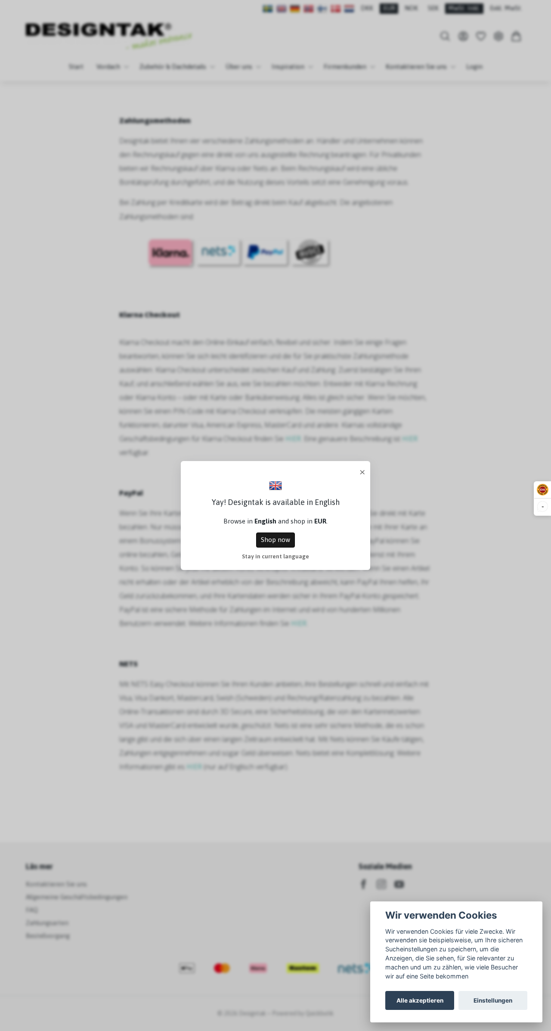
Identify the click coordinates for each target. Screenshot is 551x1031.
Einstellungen (493, 1000)
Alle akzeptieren (419, 1000)
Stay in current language (275, 556)
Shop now (275, 539)
